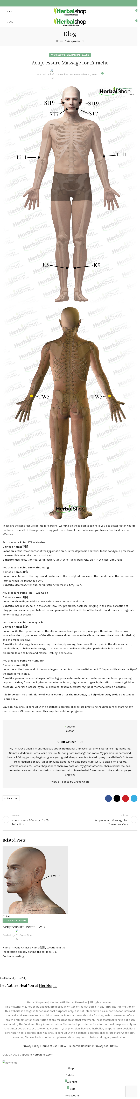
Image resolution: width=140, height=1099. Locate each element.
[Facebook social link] (64, 3)
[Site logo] (70, 11)
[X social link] (68, 3)
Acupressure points (15, 920)
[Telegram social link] (76, 3)
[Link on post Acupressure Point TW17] (35, 902)
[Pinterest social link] (72, 3)
